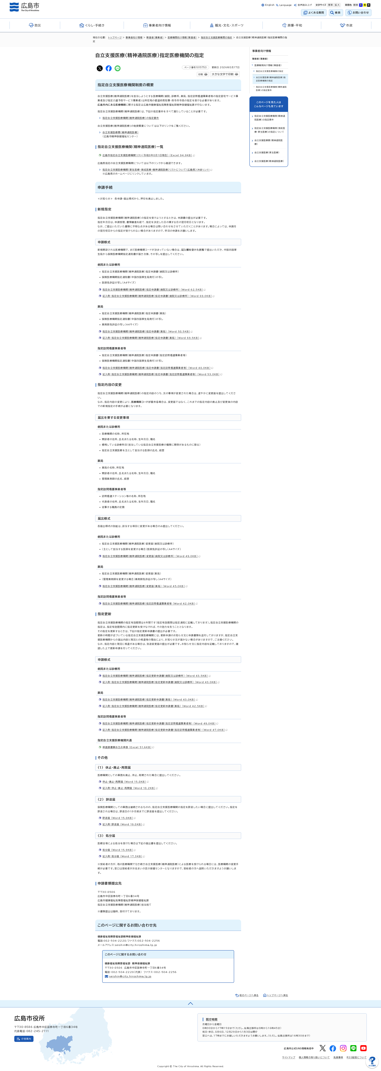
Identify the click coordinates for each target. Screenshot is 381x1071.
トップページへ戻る (277, 995)
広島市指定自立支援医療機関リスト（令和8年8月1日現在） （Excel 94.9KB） (147, 155)
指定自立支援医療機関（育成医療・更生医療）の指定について (269, 130)
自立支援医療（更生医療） (266, 152)
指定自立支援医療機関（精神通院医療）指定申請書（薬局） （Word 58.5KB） (146, 331)
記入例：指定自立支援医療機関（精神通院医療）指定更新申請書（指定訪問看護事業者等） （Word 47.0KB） (164, 730)
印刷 (200, 74)
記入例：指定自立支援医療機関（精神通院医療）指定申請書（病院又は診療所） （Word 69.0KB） (157, 296)
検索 (338, 12)
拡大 (337, 5)
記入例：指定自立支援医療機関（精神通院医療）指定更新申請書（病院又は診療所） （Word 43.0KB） (160, 682)
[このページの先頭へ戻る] (190, 1003)
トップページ (115, 37)
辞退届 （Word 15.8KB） (118, 818)
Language (285, 5)
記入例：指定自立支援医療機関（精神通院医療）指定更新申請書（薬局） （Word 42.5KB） (153, 706)
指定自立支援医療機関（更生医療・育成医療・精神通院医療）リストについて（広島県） (156, 169)
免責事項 (338, 1057)
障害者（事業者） (155, 37)
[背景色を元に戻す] (356, 5)
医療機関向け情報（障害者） (182, 37)
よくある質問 (316, 12)
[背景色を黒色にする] (368, 5)
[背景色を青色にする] (360, 5)
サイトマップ (288, 1057)
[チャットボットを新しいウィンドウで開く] (372, 1067)
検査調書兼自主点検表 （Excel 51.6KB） (127, 747)
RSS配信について (357, 1057)
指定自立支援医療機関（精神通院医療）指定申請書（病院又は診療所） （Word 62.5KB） (153, 289)
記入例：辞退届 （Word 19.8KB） (122, 824)
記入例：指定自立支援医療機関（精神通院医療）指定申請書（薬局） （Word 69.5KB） (151, 338)
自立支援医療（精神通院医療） (269, 161)
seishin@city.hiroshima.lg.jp (130, 976)
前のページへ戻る (249, 995)
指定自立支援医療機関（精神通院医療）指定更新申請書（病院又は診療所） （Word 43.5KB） (155, 676)
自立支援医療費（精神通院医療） (121, 132)
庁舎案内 (26, 1039)
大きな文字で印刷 (223, 74)
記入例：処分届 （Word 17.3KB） (122, 856)
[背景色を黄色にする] (364, 5)
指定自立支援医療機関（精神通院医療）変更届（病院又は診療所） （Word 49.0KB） (150, 556)
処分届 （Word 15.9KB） (118, 850)
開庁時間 (211, 1019)
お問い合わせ (361, 12)
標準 (330, 5)
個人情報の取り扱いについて (314, 1057)
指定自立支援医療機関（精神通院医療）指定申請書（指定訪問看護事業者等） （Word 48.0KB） (157, 368)
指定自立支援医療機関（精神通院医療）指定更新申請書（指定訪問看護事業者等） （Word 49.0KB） (159, 723)
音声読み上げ (305, 5)
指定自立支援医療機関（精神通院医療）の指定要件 (131, 118)
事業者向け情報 (134, 37)
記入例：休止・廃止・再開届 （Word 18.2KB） (129, 788)
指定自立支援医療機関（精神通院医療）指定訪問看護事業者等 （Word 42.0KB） (149, 603)
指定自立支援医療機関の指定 (216, 37)
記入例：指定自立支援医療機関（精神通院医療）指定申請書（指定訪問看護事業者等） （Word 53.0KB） (161, 374)
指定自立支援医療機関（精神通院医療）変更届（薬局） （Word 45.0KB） (144, 586)
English (270, 5)
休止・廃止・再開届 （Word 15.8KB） (124, 782)
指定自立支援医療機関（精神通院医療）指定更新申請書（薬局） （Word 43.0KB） (149, 699)
